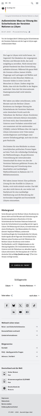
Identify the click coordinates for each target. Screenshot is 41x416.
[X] (21, 305)
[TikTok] (34, 305)
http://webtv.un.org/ (21, 254)
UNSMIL (6, 129)
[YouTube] (21, 312)
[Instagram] (28, 305)
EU (16, 244)
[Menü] (37, 3)
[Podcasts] (28, 312)
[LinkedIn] (14, 312)
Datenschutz (5, 401)
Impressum (5, 398)
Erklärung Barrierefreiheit (10, 407)
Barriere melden (7, 404)
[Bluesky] (14, 305)
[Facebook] (7, 305)
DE (3, 3)
